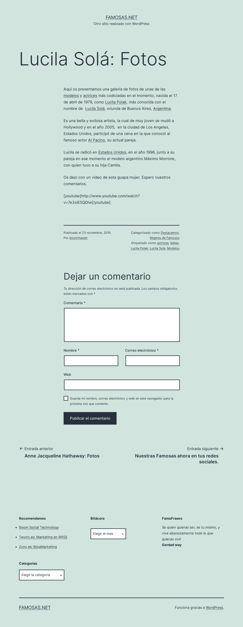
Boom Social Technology (39, 527)
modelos (71, 95)
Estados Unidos (112, 152)
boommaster (78, 238)
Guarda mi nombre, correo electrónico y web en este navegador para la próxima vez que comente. (121, 400)
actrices (90, 95)
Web (67, 375)
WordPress (214, 608)
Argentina (162, 108)
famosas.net (121, 17)
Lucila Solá (95, 108)
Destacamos (170, 233)
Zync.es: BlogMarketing (38, 547)
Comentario (74, 303)
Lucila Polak (116, 102)
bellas (174, 243)
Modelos (173, 248)
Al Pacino (96, 140)
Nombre (71, 350)
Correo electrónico (142, 350)
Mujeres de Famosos (164, 238)
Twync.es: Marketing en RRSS (43, 537)
